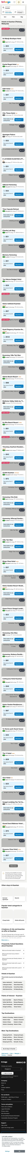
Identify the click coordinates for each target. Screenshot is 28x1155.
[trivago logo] (6, 2)
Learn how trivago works (7, 1127)
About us (3, 1083)
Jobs (2, 1085)
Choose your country (6, 1066)
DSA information (5, 1113)
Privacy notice (4, 1111)
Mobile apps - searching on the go (10, 1097)
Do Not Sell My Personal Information (10, 1115)
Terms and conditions (6, 1106)
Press (2, 1089)
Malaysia (17, 1053)
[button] (13, 7)
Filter (13, 17)
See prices (18, 49)
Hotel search (5, 1053)
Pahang (4, 1055)
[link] (14, 2)
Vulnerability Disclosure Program (9, 1118)
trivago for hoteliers (6, 1099)
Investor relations (5, 1087)
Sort (5, 17)
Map (22, 17)
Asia (11, 1053)
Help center (4, 1125)
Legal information (5, 1109)
